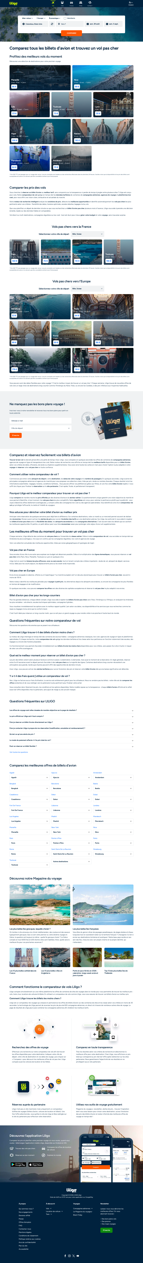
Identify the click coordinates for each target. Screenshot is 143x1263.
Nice (76, 80)
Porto (76, 309)
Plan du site (23, 1246)
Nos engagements (25, 1212)
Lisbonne (15, 335)
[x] (74, 1256)
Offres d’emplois (25, 1222)
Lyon (97, 106)
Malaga (77, 362)
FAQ (20, 1226)
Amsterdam (16, 362)
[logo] (13, 3)
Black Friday (77, 1215)
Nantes (77, 133)
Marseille (15, 80)
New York (55, 827)
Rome (55, 335)
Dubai (95, 795)
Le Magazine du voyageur (82, 1212)
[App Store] (35, 1164)
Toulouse (57, 106)
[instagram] (69, 1256)
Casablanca (14, 795)
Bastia (95, 784)
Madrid (54, 816)
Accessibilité (23, 1249)
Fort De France (15, 805)
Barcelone (15, 309)
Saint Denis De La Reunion (61, 849)
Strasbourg (97, 849)
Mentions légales (25, 1232)
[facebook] (65, 1256)
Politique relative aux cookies (30, 1239)
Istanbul (98, 335)
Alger (13, 133)
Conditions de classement (28, 1236)
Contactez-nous (25, 1229)
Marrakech (16, 160)
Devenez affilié (24, 1215)
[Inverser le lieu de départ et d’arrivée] (52, 24)
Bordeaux (57, 160)
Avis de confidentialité (27, 1242)
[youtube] (78, 1256)
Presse (21, 1219)
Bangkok (13, 784)
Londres (96, 805)
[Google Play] (18, 1164)
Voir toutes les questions (19, 752)
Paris (13, 254)
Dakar (53, 795)
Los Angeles (14, 816)
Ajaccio (77, 254)
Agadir (12, 773)
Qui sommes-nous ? (26, 1209)
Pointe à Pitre (56, 838)
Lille (13, 106)
